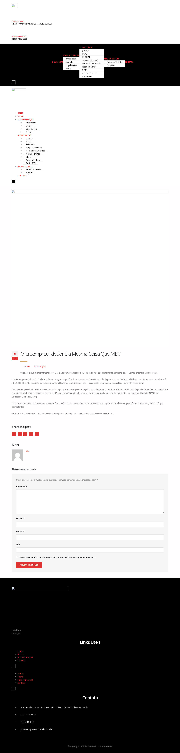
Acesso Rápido (86, 47)
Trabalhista (71, 58)
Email (37, 434)
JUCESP (85, 50)
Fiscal (68, 68)
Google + (31, 434)
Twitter (20, 434)
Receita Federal (89, 73)
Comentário (22, 486)
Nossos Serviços (71, 55)
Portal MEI (87, 76)
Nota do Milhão (89, 66)
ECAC (84, 53)
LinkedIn (25, 434)
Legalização (71, 65)
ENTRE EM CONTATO (19, 36)
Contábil (69, 62)
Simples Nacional (90, 60)
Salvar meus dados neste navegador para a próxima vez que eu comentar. (57, 557)
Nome (20, 518)
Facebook (14, 434)
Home (54, 62)
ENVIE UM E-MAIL (18, 21)
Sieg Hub (111, 65)
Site (18, 544)
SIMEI (84, 70)
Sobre (60, 62)
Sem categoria (40, 366)
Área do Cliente (111, 59)
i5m (28, 366)
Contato (129, 62)
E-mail (20, 531)
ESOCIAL (86, 57)
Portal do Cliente (114, 62)
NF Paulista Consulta (91, 63)
